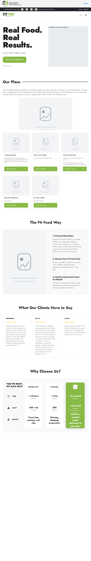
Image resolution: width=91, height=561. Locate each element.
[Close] (1, 3)
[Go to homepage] (8, 16)
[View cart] (81, 15)
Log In (80, 9)
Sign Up (86, 9)
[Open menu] (86, 15)
